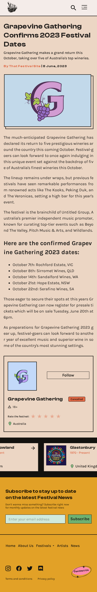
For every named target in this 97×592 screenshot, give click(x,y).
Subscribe (79, 518)
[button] (10, 546)
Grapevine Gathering (35, 399)
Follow (68, 375)
